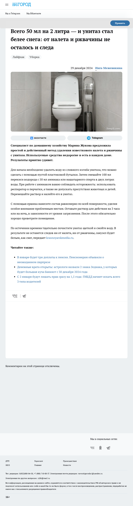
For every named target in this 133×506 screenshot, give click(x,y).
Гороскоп (38, 461)
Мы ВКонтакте (33, 13)
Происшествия (70, 461)
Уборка (34, 57)
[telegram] (25, 296)
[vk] (15, 296)
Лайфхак (18, 57)
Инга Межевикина (108, 68)
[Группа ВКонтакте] (38, 138)
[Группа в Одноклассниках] (100, 448)
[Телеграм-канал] (94, 138)
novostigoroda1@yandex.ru (90, 473)
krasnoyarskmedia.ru (59, 238)
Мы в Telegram (12, 13)
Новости (67, 465)
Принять (120, 23)
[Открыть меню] (7, 4)
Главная (37, 465)
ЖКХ (8, 465)
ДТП (7, 461)
